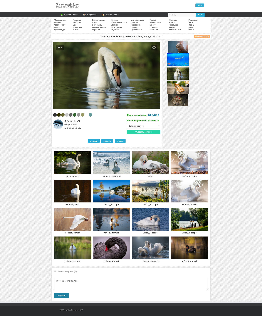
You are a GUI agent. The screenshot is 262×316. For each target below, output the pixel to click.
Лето (190, 22)
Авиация (57, 22)
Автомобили (59, 25)
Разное (153, 20)
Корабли (96, 30)
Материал (192, 20)
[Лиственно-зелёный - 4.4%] (74, 115)
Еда (74, 25)
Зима (190, 27)
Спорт (152, 25)
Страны (153, 27)
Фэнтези (173, 20)
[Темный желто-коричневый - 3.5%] (82, 115)
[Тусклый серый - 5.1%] (70, 115)
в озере (107, 141)
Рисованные (155, 22)
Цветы (172, 22)
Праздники (135, 25)
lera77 (77, 121)
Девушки (77, 22)
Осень (191, 25)
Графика (77, 20)
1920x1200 (153, 115)
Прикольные (136, 30)
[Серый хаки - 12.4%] (63, 115)
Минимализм (175, 30)
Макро (172, 27)
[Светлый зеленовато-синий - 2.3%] (90, 115)
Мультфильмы (137, 20)
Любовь (114, 25)
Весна (191, 30)
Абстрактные (60, 20)
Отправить (61, 296)
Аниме (57, 27)
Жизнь (76, 30)
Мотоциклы (116, 27)
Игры (94, 22)
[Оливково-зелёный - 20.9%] (59, 115)
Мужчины (115, 30)
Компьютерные (99, 27)
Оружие (134, 22)
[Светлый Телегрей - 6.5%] (67, 115)
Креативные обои (119, 22)
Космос (114, 20)
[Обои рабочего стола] (67, 9)
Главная (104, 36)
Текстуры (173, 25)
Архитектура (59, 30)
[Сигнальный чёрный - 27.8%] (55, 115)
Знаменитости (98, 20)
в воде (120, 141)
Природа (135, 27)
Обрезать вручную (143, 132)
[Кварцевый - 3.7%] (78, 115)
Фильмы (154, 30)
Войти (199, 5)
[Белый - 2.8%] (86, 115)
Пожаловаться (202, 36)
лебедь (93, 141)
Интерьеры (97, 25)
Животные (77, 27)
